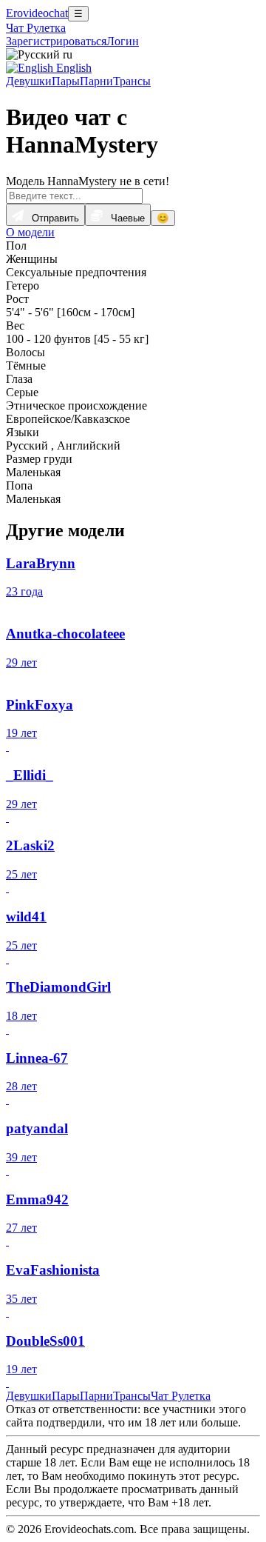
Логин (122, 41)
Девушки (29, 81)
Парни (96, 81)
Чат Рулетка (36, 27)
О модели (30, 232)
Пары (66, 81)
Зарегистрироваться (56, 41)
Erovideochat (37, 13)
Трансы (132, 81)
